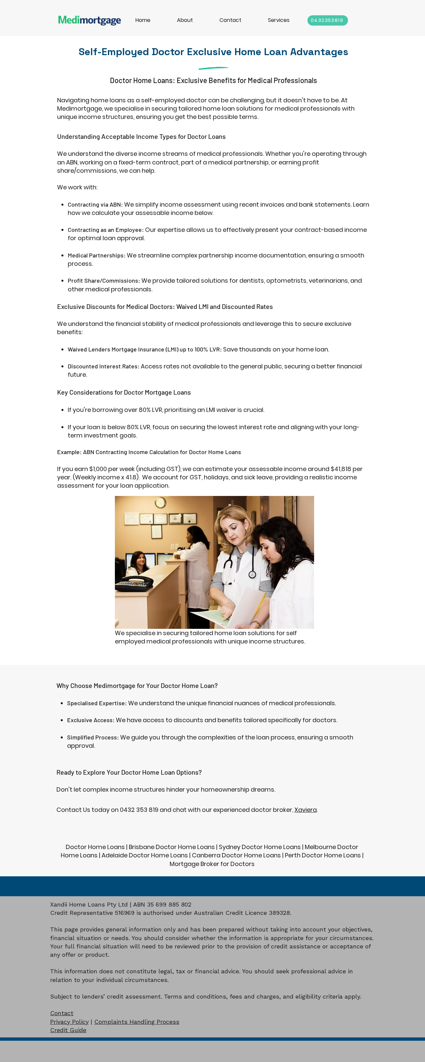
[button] (279, 20)
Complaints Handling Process (136, 1021)
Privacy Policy (69, 1021)
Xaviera (306, 810)
